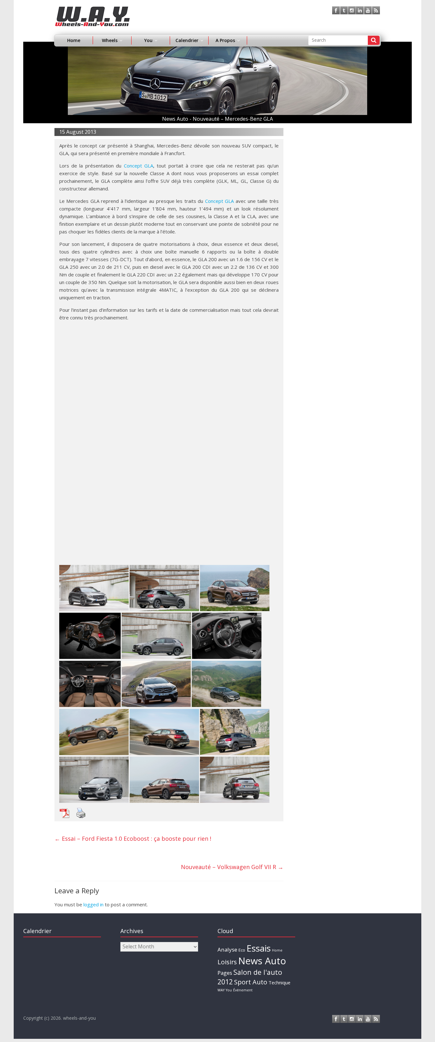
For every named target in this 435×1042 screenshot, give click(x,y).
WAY (221, 990)
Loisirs (227, 962)
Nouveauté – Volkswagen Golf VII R (232, 867)
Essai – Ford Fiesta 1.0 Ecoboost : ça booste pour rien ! (132, 838)
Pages (225, 972)
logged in (93, 904)
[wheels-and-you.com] (92, 10)
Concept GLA (138, 165)
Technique (279, 982)
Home (73, 40)
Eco (242, 950)
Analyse (227, 949)
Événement (243, 990)
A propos (225, 40)
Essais (258, 948)
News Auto (262, 960)
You (229, 990)
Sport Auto (250, 982)
